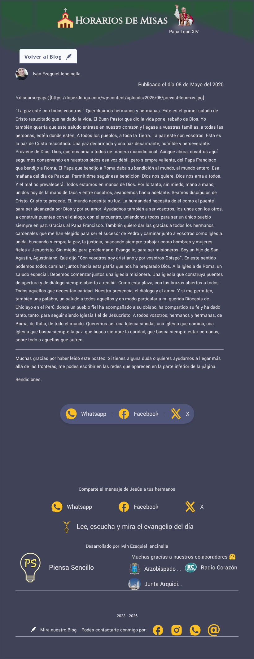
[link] (85, 414)
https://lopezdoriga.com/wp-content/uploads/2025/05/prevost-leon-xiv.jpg (127, 98)
